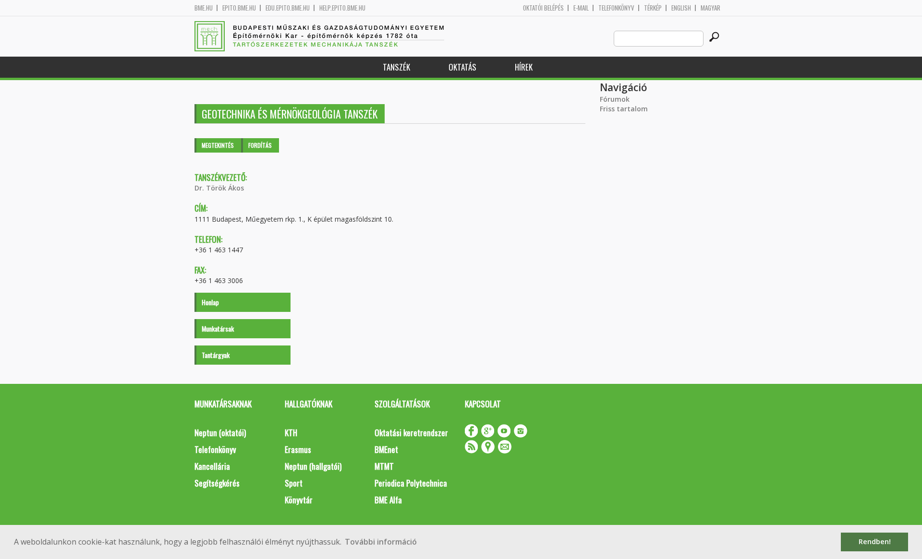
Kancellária (212, 466)
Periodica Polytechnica (411, 483)
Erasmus (298, 449)
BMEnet (386, 449)
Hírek (524, 67)
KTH (291, 433)
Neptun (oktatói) (220, 433)
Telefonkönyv (616, 8)
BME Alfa (388, 500)
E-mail (581, 8)
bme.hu (203, 8)
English (681, 8)
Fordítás (260, 145)
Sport (294, 483)
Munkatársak (218, 328)
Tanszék (396, 67)
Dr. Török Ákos (219, 187)
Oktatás (462, 67)
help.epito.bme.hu (342, 8)
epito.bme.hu (239, 8)
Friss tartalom (624, 108)
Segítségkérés (217, 483)
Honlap (210, 302)
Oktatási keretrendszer (411, 433)
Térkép (653, 8)
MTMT (384, 466)
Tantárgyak (216, 355)
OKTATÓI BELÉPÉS (543, 8)
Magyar (710, 8)
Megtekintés (218, 145)
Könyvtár (299, 500)
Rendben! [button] (875, 541)
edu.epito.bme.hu (288, 8)
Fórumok (615, 99)
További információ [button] (381, 541)
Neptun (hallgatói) (313, 466)
